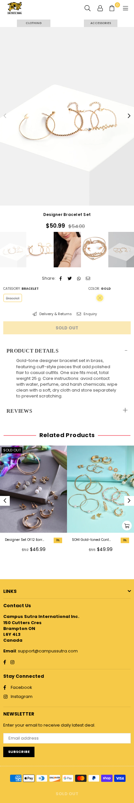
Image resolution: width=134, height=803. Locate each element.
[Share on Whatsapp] (78, 278)
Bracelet (13, 298)
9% (58, 540)
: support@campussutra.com (47, 651)
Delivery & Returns (55, 314)
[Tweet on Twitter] (69, 278)
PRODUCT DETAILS (33, 351)
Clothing (34, 23)
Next (129, 116)
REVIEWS (19, 411)
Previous (5, 116)
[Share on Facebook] (60, 278)
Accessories (100, 23)
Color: (99, 289)
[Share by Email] (88, 278)
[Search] (87, 8)
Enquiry (90, 314)
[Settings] (100, 8)
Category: (21, 289)
